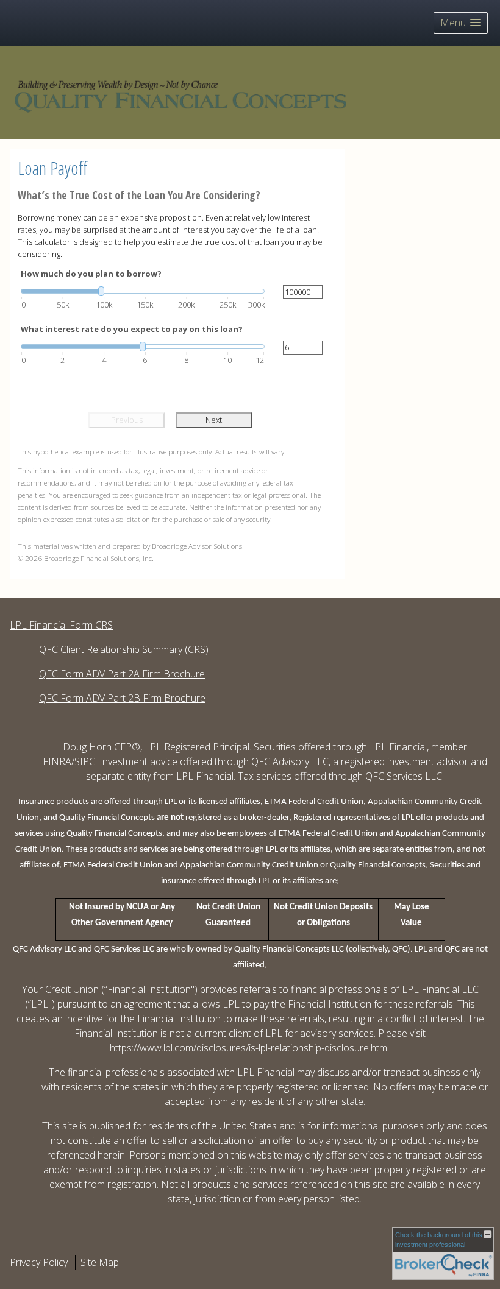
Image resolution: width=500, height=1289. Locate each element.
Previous (127, 419)
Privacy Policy (39, 1262)
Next (213, 419)
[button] (461, 23)
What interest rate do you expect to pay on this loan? (132, 328)
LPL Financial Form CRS (61, 625)
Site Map (99, 1262)
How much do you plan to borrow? (91, 273)
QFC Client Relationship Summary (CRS (122, 649)
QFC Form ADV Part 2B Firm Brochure (122, 698)
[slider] (143, 291)
